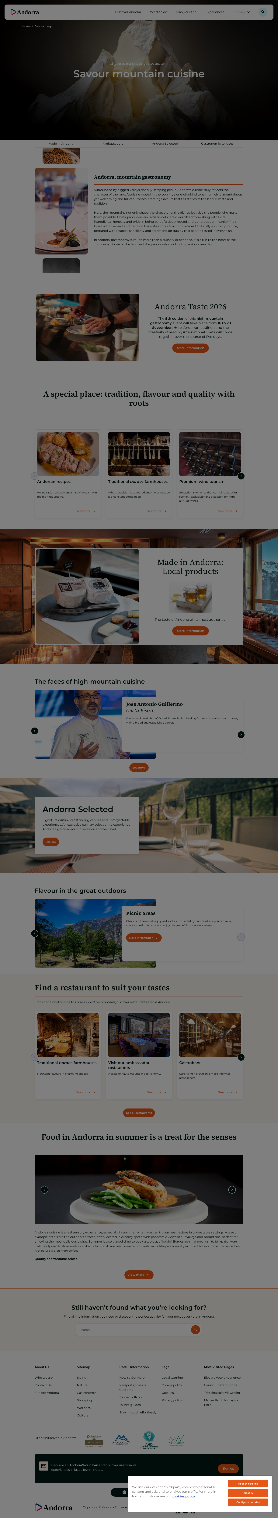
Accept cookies (248, 1483)
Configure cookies (248, 1502)
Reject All (248, 1492)
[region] (200, 1494)
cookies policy (183, 1496)
